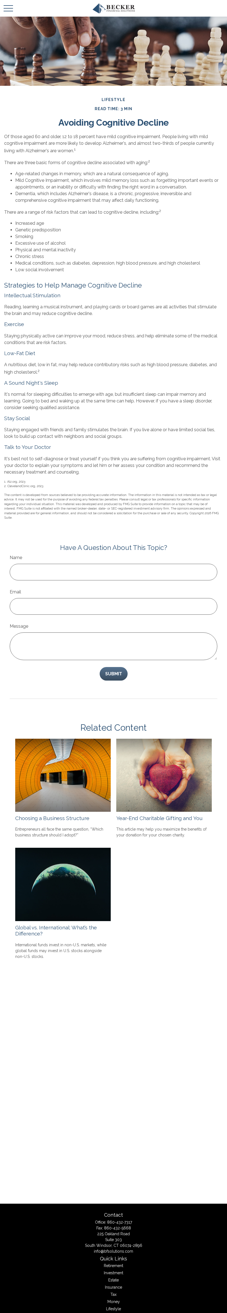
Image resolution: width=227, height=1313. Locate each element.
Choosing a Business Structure (52, 818)
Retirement (113, 1265)
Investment (113, 1273)
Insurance (113, 1287)
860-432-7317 (119, 1222)
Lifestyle (113, 1309)
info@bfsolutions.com (113, 1251)
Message (19, 626)
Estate (113, 1280)
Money (113, 1301)
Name (16, 557)
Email (15, 592)
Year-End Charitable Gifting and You (159, 818)
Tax (113, 1294)
